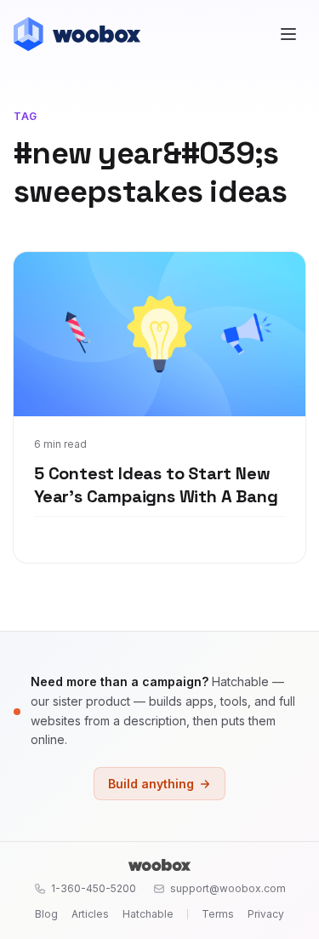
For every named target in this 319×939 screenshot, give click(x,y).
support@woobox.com (228, 888)
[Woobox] (159, 865)
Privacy (266, 914)
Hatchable (148, 914)
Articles (90, 914)
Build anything (151, 783)
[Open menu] (288, 34)
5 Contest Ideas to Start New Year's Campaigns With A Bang (155, 485)
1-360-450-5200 (93, 888)
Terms (218, 914)
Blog (46, 914)
